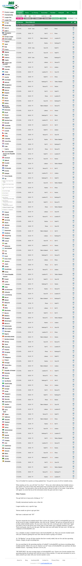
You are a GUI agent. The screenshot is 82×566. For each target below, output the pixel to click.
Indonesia (7, 246)
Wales (6, 453)
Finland (6, 212)
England (6, 41)
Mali (5, 305)
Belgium (6, 93)
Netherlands (8, 326)
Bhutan (6, 100)
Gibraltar (7, 225)
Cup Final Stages (6, 190)
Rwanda (6, 378)
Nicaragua (7, 331)
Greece (6, 228)
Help (63, 560)
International (8, 248)
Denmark (7, 158)
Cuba (6, 146)
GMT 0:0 (44, 16)
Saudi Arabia (8, 383)
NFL (68, 12)
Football (20, 12)
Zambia (6, 458)
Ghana (6, 222)
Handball (52, 12)
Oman (6, 344)
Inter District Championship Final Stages (8, 198)
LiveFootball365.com (46, 563)
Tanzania (7, 419)
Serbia (6, 391)
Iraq (5, 253)
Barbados (7, 87)
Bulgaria (6, 117)
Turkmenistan (8, 430)
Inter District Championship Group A (7, 201)
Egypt (6, 165)
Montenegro (7, 321)
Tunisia (6, 425)
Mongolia (7, 318)
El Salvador (7, 168)
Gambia (6, 215)
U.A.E (6, 432)
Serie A (6, 28)
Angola (6, 60)
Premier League (9, 12)
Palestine (7, 347)
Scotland (7, 386)
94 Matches (19, 22)
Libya (6, 287)
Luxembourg (8, 295)
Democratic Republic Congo (9, 154)
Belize (6, 95)
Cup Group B (5, 195)
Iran (5, 251)
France (6, 49)
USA (5, 443)
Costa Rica (7, 141)
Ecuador (6, 163)
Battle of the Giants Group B (8, 188)
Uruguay (7, 440)
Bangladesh (7, 85)
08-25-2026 (19, 16)
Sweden (6, 404)
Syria (6, 409)
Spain (6, 44)
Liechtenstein (8, 289)
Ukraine (6, 438)
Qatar (6, 368)
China (6, 136)
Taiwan (6, 414)
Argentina (7, 66)
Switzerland (7, 407)
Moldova (6, 315)
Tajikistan (7, 417)
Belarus (6, 90)
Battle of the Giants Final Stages (8, 181)
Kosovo (5, 276)
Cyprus (6, 149)
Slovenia (7, 399)
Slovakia (7, 396)
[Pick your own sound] (73, 28)
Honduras (7, 233)
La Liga (6, 23)
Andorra (6, 57)
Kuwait (6, 279)
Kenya (6, 272)
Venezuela (7, 448)
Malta (6, 308)
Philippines (7, 357)
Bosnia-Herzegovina (6, 106)
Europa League (8, 36)
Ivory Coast (7, 259)
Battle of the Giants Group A (8, 185)
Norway (6, 342)
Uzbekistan (7, 445)
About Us (19, 560)
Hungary (7, 238)
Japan (6, 264)
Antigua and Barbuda (7, 63)
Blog (26, 560)
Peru (5, 355)
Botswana (7, 110)
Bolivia (6, 103)
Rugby (74, 12)
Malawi (6, 300)
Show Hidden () (30, 22)
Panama (6, 349)
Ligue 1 (6, 30)
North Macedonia (9, 336)
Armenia (7, 69)
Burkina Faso (8, 120)
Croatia (6, 144)
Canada (6, 131)
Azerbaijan (7, 80)
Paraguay (7, 352)
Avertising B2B (35, 560)
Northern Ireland (9, 339)
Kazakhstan (7, 269)
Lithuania (7, 292)
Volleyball (61, 12)
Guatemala (7, 230)
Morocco (7, 323)
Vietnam (6, 451)
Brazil (6, 112)
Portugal (6, 362)
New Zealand (8, 328)
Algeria (6, 55)
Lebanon (7, 284)
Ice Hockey (35, 12)
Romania (7, 373)
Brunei (6, 115)
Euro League (8, 39)
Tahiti (4, 412)
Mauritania (7, 310)
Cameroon (7, 128)
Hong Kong (7, 235)
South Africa (8, 402)
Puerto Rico (7, 365)
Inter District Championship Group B (8, 204)
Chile (6, 133)
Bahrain (6, 82)
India (5, 243)
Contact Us (45, 560)
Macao (6, 297)
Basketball (44, 12)
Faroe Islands (8, 176)
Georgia (6, 217)
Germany (7, 220)
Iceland (6, 241)
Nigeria (6, 334)
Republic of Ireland (9, 370)
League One (7, 17)
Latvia (6, 281)
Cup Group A (5, 193)
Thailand (6, 422)
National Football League (8, 207)
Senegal (6, 389)
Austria (6, 77)
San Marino (7, 381)
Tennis (27, 12)
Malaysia (7, 302)
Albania (6, 52)
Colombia (7, 138)
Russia (6, 375)
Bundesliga (7, 25)
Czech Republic (9, 151)
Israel (6, 256)
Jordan (6, 266)
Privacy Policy (55, 560)
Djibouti (6, 160)
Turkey (6, 427)
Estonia (6, 171)
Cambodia (7, 125)
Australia (7, 74)
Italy (5, 47)
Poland (6, 360)
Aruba (6, 72)
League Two (7, 20)
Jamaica (7, 261)
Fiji (5, 178)
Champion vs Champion (8, 209)
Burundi (6, 123)
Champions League (7, 33)
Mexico (6, 313)
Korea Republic (8, 274)
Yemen (6, 456)
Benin (6, 98)
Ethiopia (6, 173)
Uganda (6, 435)
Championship (8, 15)
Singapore (7, 394)
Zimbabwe (7, 461)
